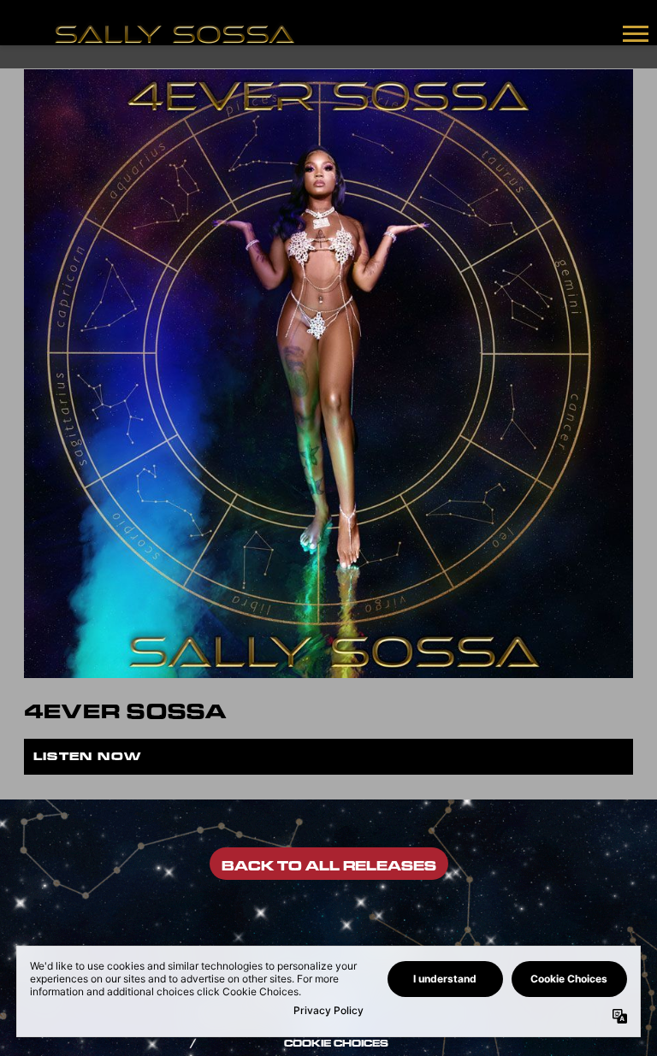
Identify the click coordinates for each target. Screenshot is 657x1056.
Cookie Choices (336, 1042)
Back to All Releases (329, 866)
